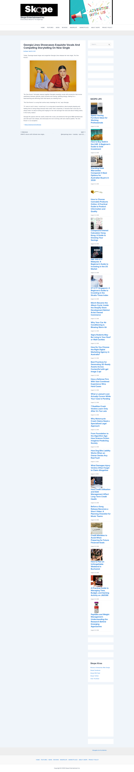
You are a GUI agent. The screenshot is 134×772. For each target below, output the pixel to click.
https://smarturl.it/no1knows (33, 125)
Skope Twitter (94, 676)
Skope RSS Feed (95, 673)
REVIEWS (56, 759)
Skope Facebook (95, 670)
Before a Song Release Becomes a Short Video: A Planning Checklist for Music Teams (101, 512)
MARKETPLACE (73, 759)
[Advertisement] (102, 710)
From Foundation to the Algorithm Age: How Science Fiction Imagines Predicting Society (100, 439)
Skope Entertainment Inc (32, 17)
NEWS (50, 759)
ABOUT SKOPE (83, 759)
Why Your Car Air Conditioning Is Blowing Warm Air (99, 325)
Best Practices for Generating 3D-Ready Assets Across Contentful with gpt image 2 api (100, 367)
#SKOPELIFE (63, 759)
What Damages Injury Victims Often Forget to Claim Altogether (100, 468)
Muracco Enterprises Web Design (100, 668)
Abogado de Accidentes (99, 750)
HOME (38, 759)
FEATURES (44, 759)
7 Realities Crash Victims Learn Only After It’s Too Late (99, 409)
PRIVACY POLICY (94, 759)
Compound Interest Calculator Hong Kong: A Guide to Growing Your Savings (99, 236)
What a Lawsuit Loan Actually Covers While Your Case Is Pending (101, 396)
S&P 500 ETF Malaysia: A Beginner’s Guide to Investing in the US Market (99, 264)
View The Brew (94, 679)
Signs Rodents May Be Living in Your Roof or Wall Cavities (101, 337)
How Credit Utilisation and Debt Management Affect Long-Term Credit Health (100, 495)
